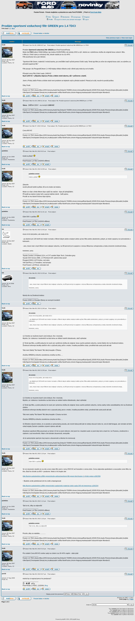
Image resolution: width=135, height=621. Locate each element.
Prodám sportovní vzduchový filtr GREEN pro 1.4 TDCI (39, 26)
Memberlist (65, 17)
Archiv (47, 33)
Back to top (6, 96)
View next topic (127, 38)
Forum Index (37, 33)
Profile (51, 19)
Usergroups (77, 17)
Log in (87, 19)
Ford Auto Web (95, 12)
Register (87, 17)
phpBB (63, 619)
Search (56, 17)
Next (13, 28)
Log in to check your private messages (68, 19)
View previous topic (113, 38)
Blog (46, 585)
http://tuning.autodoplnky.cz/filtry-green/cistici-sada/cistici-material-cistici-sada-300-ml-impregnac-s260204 (60, 486)
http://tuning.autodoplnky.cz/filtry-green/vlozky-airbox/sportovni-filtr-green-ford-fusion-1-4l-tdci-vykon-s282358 (61, 476)
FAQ (49, 17)
